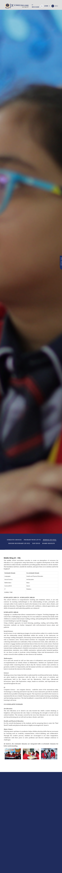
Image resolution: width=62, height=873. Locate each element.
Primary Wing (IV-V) (32, 540)
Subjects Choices (14, 540)
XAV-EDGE (36, 543)
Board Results (48, 543)
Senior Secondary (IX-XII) (19, 543)
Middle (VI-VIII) (49, 540)
